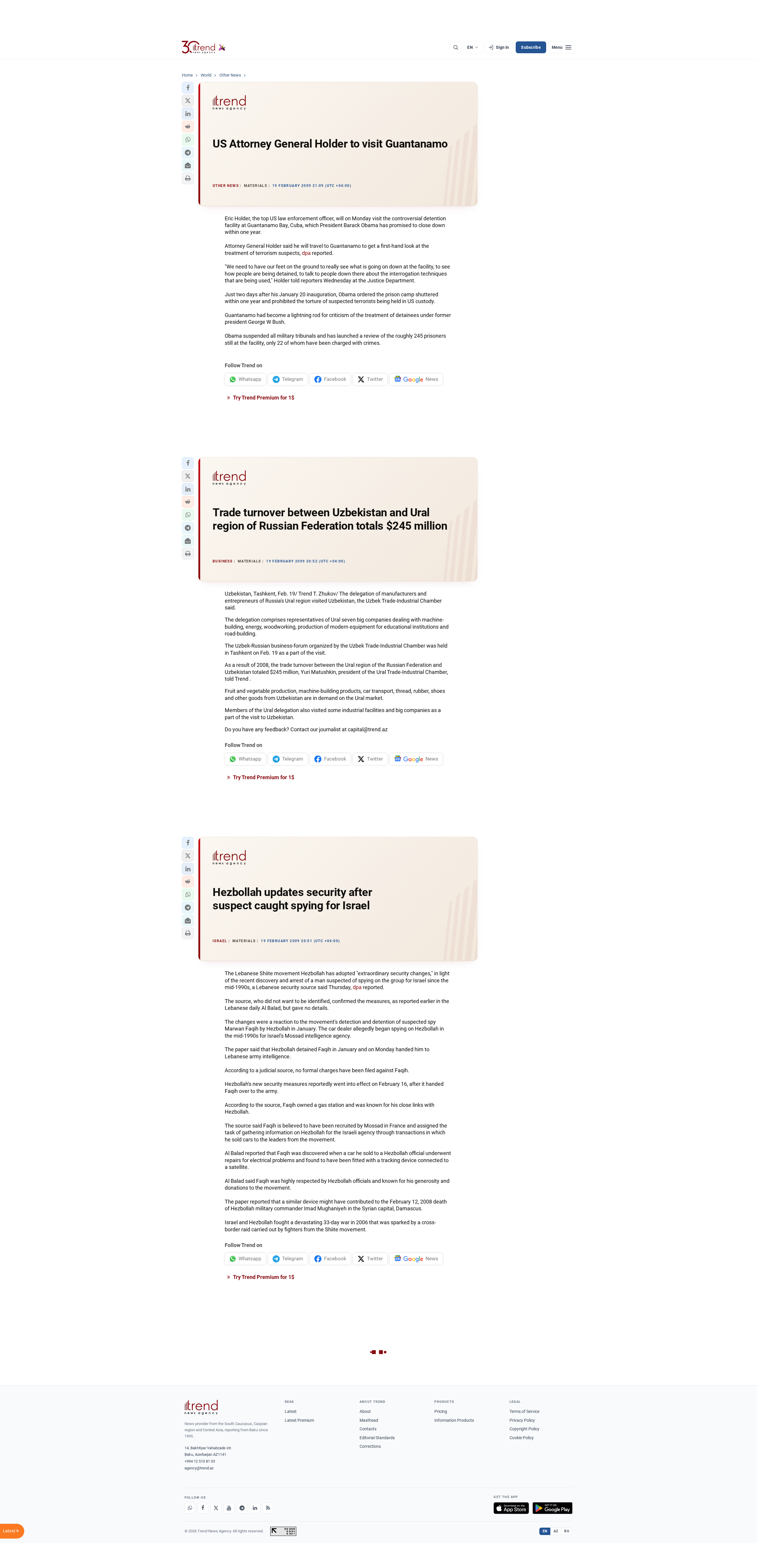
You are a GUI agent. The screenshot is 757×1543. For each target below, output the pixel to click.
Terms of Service (524, 1411)
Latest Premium (299, 1420)
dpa (306, 253)
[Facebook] (203, 1508)
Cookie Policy (521, 1437)
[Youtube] (229, 1508)
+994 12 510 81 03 (200, 1461)
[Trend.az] (204, 47)
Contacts (368, 1428)
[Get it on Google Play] (552, 1508)
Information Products (454, 1420)
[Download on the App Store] (511, 1508)
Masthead (369, 1420)
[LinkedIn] (255, 1508)
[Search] (456, 47)
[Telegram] (242, 1508)
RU (566, 1531)
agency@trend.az (199, 1468)
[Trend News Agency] (201, 1407)
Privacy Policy (522, 1420)
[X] (216, 1508)
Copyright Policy (524, 1428)
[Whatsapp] (190, 1508)
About (365, 1411)
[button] (187, 87)
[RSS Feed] (268, 1508)
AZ (556, 1531)
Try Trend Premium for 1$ (263, 397)
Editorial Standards (377, 1437)
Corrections (370, 1446)
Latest (291, 1411)
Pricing (440, 1411)
